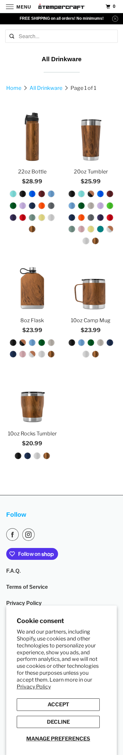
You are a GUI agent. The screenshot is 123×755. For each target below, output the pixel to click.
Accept (58, 704)
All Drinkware (46, 88)
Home (14, 88)
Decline (58, 722)
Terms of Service (27, 587)
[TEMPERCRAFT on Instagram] (29, 534)
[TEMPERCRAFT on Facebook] (13, 534)
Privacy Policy (34, 687)
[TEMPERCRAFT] (61, 6)
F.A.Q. (13, 571)
